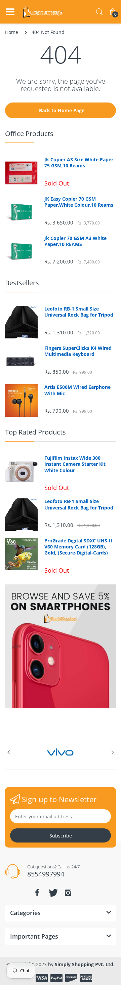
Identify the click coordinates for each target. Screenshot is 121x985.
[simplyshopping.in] (43, 12)
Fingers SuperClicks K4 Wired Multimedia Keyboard (78, 351)
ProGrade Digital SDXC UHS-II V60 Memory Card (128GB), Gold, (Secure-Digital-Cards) (78, 547)
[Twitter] (52, 892)
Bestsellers (22, 282)
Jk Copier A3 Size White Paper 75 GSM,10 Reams (78, 163)
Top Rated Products (35, 432)
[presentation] (8, 752)
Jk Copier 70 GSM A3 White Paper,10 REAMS (75, 241)
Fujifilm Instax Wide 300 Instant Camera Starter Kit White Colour (75, 464)
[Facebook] (37, 892)
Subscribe (60, 835)
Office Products (29, 133)
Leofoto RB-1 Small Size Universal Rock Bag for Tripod (78, 312)
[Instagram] (68, 892)
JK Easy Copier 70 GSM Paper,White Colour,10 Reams (78, 202)
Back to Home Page (61, 110)
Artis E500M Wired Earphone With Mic (77, 390)
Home (11, 32)
